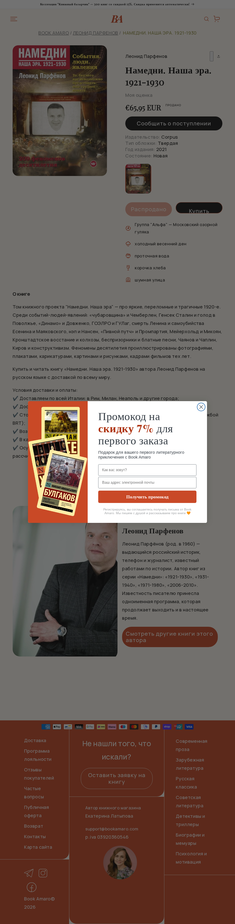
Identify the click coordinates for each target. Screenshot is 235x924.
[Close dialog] (201, 407)
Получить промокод (147, 496)
